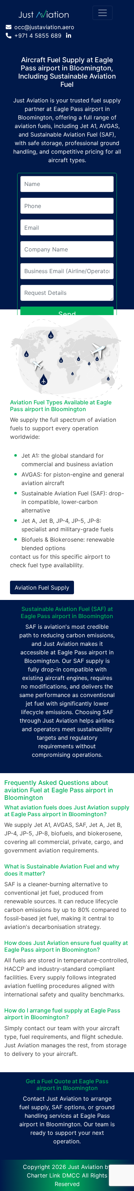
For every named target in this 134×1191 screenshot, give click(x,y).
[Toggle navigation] (103, 13)
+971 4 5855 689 (37, 35)
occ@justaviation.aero (44, 27)
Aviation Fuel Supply (42, 587)
